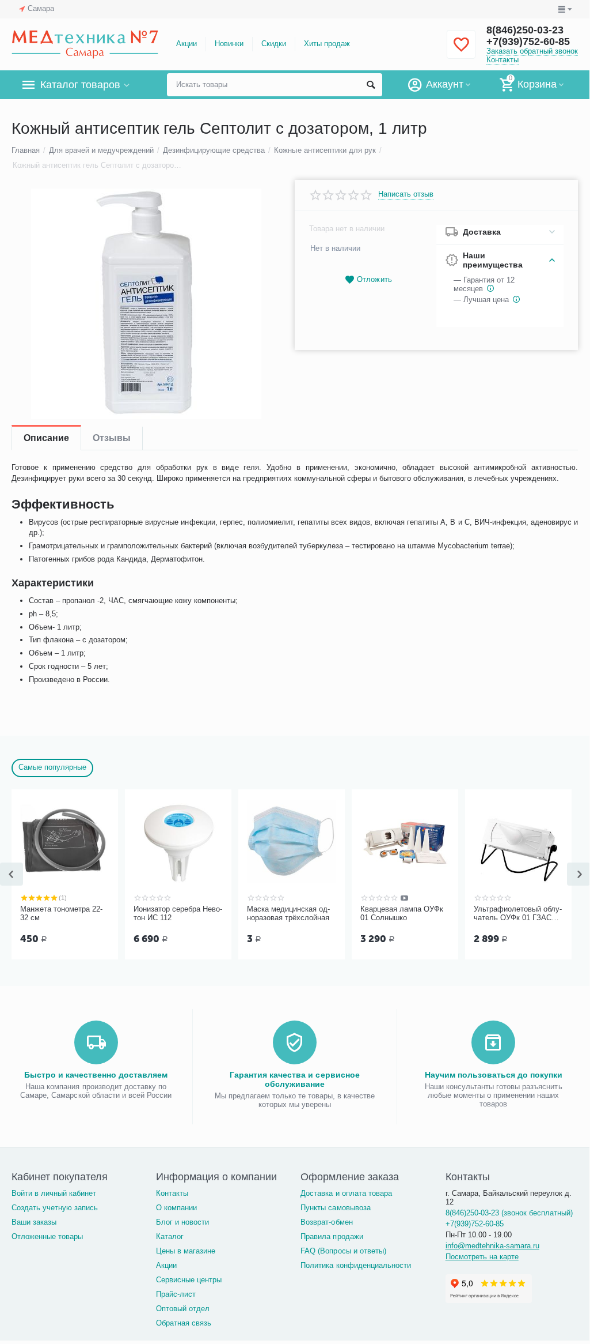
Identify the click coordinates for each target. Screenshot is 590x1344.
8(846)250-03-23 (525, 30)
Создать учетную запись (55, 1207)
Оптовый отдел (183, 1308)
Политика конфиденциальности (355, 1265)
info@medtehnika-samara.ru (492, 1245)
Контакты (502, 59)
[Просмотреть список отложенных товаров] (461, 51)
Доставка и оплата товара (345, 1193)
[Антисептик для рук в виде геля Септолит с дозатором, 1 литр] (146, 304)
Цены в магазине (185, 1251)
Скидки (273, 43)
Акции (186, 43)
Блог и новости (182, 1222)
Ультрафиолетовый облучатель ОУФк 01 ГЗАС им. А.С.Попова (518, 914)
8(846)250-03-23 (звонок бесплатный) (509, 1213)
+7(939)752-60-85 (528, 41)
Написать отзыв (405, 194)
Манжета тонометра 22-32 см (61, 914)
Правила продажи (331, 1236)
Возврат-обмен (326, 1222)
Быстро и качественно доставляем (96, 1074)
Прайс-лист (176, 1294)
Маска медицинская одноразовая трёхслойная (288, 914)
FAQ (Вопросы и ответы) (343, 1251)
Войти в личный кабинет (54, 1193)
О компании (176, 1207)
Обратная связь (183, 1323)
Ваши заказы (34, 1222)
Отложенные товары (47, 1236)
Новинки (229, 43)
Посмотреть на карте (482, 1256)
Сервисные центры (189, 1279)
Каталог (170, 1236)
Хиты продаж (327, 43)
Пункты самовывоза (335, 1207)
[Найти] (370, 84)
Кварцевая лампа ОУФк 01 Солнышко (401, 914)
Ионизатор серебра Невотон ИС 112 (178, 914)
